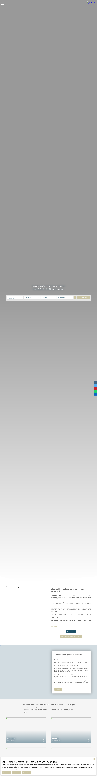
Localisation (28, 297)
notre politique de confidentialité (38, 769)
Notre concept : (54, 626)
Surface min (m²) (62, 297)
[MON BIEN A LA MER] (91, 4)
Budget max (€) (45, 297)
